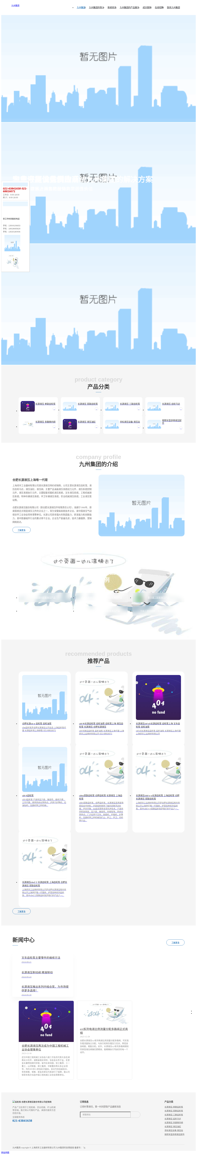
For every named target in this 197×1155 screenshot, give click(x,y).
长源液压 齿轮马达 (173, 1119)
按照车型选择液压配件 (175, 1134)
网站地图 (5, 1152)
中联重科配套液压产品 (44, 597)
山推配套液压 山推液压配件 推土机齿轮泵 (45, 611)
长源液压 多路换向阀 (174, 1123)
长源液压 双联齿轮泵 (174, 1111)
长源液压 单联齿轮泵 (174, 1107)
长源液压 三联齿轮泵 (174, 1115)
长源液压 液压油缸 (173, 1127)
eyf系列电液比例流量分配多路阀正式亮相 (104, 1031)
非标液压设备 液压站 (174, 1130)
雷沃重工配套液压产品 (158, 597)
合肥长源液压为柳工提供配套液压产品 (101, 611)
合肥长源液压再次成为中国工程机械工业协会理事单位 (45, 1047)
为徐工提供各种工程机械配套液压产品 (158, 611)
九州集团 (15, 5)
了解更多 (22, 530)
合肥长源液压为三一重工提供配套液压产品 (101, 597)
